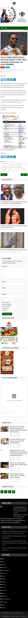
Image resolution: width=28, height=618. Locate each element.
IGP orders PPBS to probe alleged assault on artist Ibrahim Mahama (17, 441)
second (16, 169)
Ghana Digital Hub (6, 616)
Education (4, 567)
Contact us (24, 616)
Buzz (2, 67)
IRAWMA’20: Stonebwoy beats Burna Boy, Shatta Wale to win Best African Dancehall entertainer (24, 174)
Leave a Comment (6, 71)
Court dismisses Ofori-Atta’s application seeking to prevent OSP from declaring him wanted (14, 202)
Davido (24, 163)
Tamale (3, 171)
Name (4, 281)
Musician (10, 169)
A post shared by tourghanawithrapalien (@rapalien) (15, 416)
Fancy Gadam (12, 165)
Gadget (4, 579)
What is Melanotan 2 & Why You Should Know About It (14, 249)
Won (13, 171)
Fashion (4, 573)
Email (4, 288)
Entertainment (5, 570)
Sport (3, 604)
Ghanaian (19, 165)
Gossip (4, 581)
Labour (4, 587)
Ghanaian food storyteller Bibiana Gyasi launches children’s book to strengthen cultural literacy (18, 429)
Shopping (4, 602)
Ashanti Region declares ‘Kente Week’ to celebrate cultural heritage (17, 475)
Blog (3, 558)
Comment (5, 266)
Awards (13, 161)
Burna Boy (18, 163)
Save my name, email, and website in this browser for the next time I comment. (6, 306)
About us (18, 616)
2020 (8, 161)
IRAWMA (4, 169)
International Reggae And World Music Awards (12, 167)
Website (4, 294)
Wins (8, 171)
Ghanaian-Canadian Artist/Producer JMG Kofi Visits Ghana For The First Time (14, 226)
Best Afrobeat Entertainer (7, 163)
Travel (3, 607)
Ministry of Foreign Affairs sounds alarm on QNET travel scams (18, 464)
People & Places (6, 599)
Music (7, 67)
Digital (3, 564)
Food (3, 576)
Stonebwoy (23, 169)
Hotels (3, 584)
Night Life (4, 596)
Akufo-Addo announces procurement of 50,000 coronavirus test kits (5, 174)
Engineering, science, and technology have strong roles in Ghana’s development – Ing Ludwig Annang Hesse (18, 453)
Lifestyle (4, 590)
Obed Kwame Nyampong (17, 69)
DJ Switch (4, 165)
